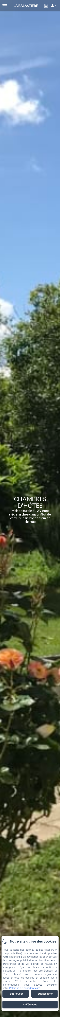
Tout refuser (15, 993)
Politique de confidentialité (24, 988)
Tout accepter (44, 993)
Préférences (30, 1004)
